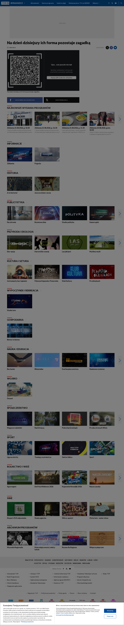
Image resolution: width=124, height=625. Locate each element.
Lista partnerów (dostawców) (65, 615)
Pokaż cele (110, 616)
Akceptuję (110, 610)
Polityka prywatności (27, 621)
